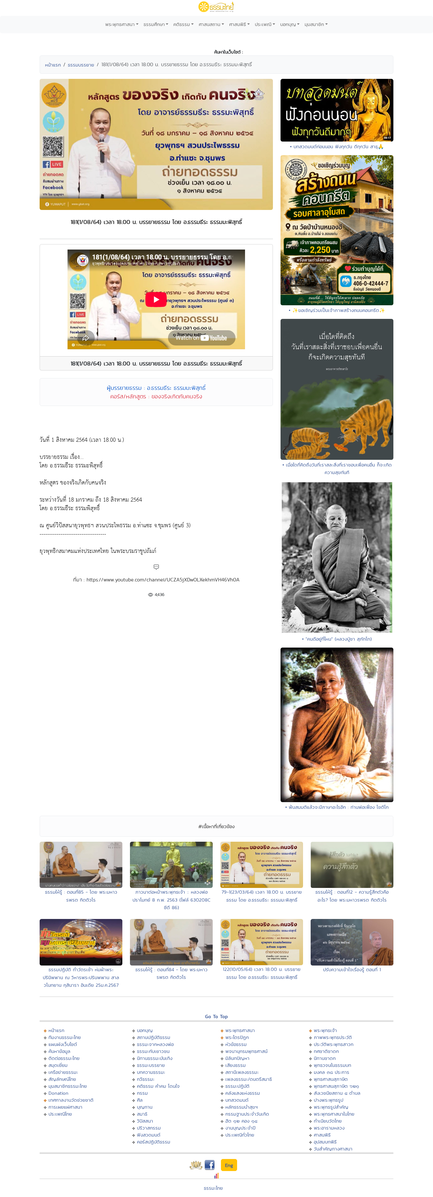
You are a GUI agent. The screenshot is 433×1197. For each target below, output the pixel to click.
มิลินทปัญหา (237, 1058)
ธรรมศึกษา (154, 24)
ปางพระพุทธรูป (328, 1100)
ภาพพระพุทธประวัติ (333, 1037)
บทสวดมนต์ (237, 1100)
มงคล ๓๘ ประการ (331, 1072)
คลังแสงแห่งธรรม (242, 1093)
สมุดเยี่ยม (58, 1065)
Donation (58, 1093)
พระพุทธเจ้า (325, 1030)
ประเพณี (263, 24)
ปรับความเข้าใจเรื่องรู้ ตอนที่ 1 (352, 969)
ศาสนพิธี (237, 24)
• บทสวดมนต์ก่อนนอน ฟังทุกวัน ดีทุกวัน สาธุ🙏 (337, 146)
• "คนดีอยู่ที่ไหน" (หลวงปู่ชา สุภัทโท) (337, 639)
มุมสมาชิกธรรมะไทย (67, 1086)
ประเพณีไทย (60, 1114)
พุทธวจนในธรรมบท (332, 1065)
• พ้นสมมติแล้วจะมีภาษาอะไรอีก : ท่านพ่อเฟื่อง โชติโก (337, 807)
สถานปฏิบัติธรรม (153, 1037)
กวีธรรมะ (145, 1079)
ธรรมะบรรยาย (151, 1065)
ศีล (140, 1100)
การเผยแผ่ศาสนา (65, 1107)
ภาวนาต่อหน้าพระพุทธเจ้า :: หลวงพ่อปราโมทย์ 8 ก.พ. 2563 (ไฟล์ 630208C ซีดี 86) (171, 900)
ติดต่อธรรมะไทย (64, 1058)
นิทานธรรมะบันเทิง (154, 1058)
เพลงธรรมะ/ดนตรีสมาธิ (248, 1079)
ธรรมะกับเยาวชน (153, 1051)
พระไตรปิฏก (237, 1037)
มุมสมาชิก (314, 24)
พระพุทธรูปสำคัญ (331, 1107)
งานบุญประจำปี (240, 1127)
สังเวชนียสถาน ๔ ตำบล (337, 1093)
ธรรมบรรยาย (81, 64)
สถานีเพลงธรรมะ (242, 1072)
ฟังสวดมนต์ (148, 1134)
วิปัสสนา (145, 1121)
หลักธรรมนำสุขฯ (241, 1107)
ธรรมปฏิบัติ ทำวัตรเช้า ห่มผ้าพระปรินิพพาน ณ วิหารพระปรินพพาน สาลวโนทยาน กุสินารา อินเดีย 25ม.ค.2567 (81, 977)
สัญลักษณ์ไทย (62, 1079)
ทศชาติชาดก (326, 1051)
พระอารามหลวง (329, 1127)
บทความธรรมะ (151, 1072)
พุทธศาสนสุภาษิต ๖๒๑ (336, 1086)
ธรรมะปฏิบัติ (237, 1086)
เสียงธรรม (235, 1065)
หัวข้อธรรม (236, 1044)
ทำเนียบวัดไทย (328, 1121)
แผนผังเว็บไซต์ (62, 1044)
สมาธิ (142, 1114)
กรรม (142, 1093)
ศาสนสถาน (209, 24)
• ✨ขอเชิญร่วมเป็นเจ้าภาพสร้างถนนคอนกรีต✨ (337, 310)
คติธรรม (181, 24)
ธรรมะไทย (213, 1188)
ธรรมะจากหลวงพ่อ (155, 1044)
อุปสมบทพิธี (325, 1141)
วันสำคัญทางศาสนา (333, 1148)
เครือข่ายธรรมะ (63, 1072)
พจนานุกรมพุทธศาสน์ (246, 1051)
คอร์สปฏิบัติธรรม (153, 1141)
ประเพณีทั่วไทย (239, 1134)
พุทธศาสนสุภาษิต (331, 1079)
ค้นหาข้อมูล (59, 1051)
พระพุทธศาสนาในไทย (334, 1114)
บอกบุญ (288, 24)
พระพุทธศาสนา (120, 24)
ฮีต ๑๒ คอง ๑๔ (241, 1121)
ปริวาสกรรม (149, 1127)
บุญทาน (144, 1107)
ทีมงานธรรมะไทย (64, 1037)
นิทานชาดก (325, 1058)
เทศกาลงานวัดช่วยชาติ (71, 1100)
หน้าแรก (53, 64)
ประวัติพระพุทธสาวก (333, 1044)
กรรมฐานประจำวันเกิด (247, 1114)
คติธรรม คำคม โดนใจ (158, 1086)
